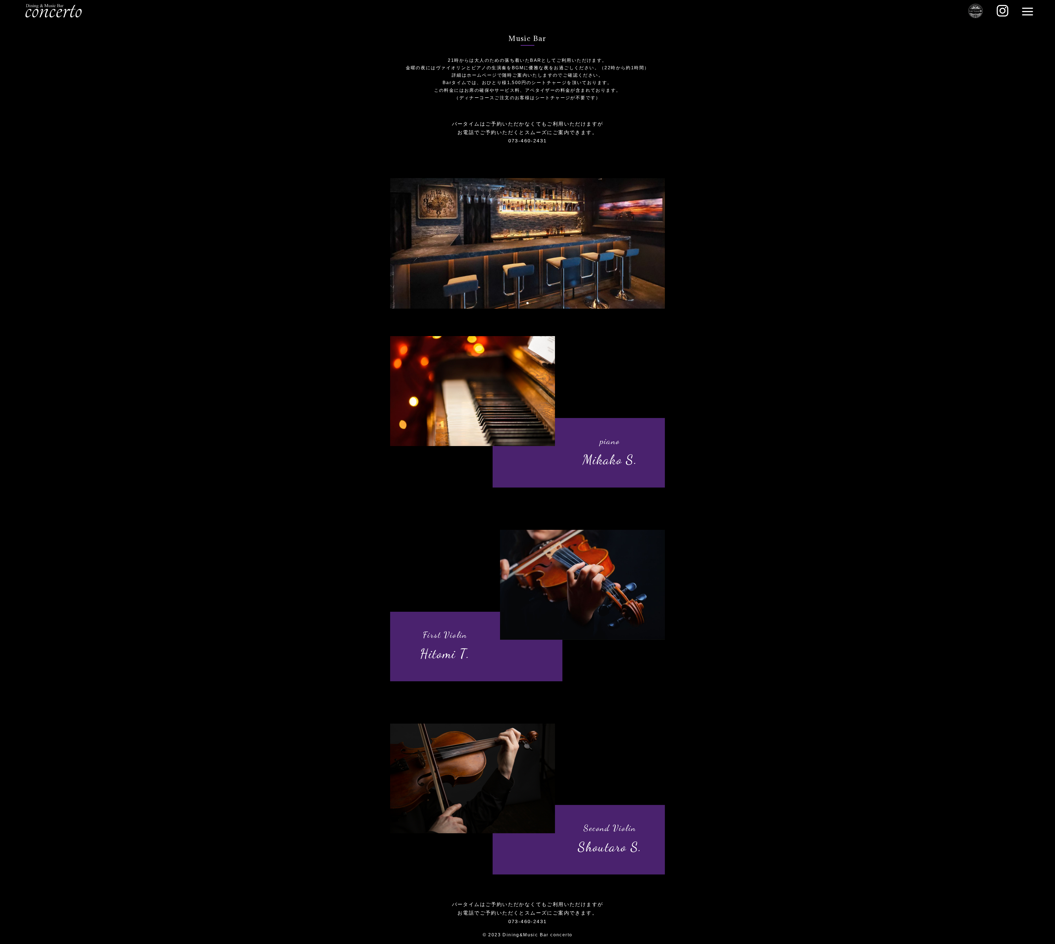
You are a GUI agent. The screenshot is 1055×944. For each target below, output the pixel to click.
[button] (523, 303)
